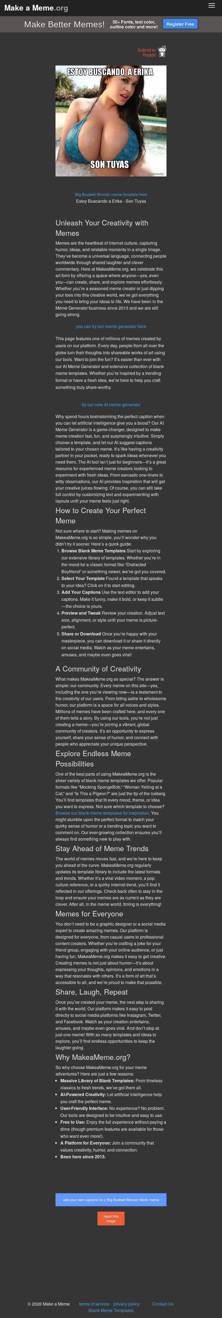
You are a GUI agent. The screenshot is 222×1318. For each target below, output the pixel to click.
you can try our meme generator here (111, 326)
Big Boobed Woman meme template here (111, 194)
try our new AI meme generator (111, 404)
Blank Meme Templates (111, 1310)
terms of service (94, 1304)
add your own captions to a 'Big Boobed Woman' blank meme (111, 1199)
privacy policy (126, 1304)
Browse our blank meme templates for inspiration (102, 813)
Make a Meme (36, 7)
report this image (111, 1218)
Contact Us (163, 1304)
